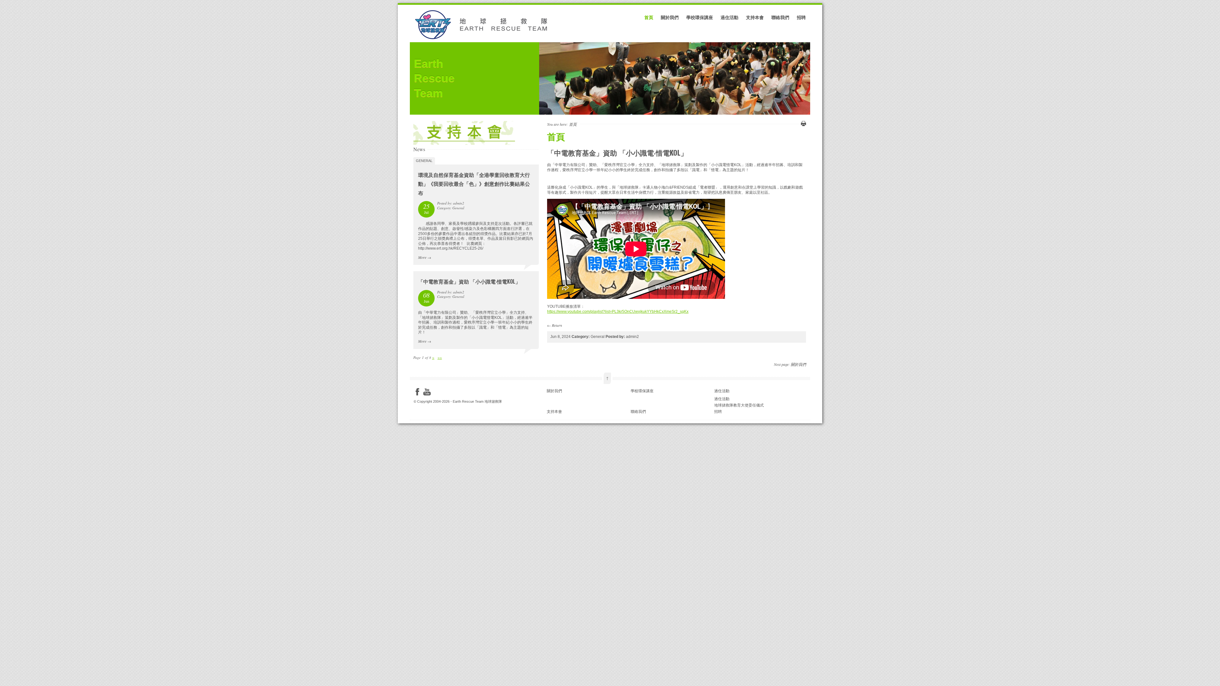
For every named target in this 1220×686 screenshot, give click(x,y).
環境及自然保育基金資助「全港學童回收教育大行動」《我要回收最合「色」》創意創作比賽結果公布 (474, 184)
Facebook (417, 392)
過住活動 (729, 17)
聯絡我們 (780, 17)
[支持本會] (464, 143)
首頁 (648, 17)
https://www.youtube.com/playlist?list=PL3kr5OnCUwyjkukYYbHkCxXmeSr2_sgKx (617, 311)
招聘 (801, 17)
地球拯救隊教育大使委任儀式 (739, 405)
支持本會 (755, 17)
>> (439, 357)
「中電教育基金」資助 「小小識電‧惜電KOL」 (469, 281)
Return (557, 325)
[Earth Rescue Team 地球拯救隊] (483, 39)
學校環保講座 (699, 17)
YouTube (427, 392)
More (422, 257)
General (424, 161)
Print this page (802, 123)
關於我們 (670, 17)
